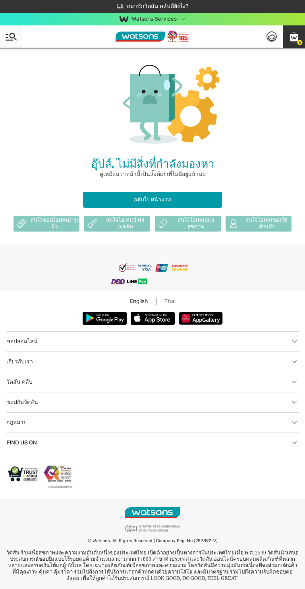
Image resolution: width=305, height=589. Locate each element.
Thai (170, 301)
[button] (294, 36)
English (139, 301)
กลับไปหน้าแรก (152, 199)
